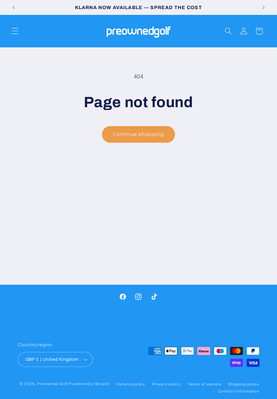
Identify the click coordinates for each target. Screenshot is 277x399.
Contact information (238, 391)
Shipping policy (243, 384)
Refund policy (131, 384)
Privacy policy (166, 384)
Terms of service (204, 384)
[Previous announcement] (13, 7)
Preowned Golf (53, 384)
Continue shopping (139, 134)
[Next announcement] (263, 7)
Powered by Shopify (89, 384)
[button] (15, 31)
